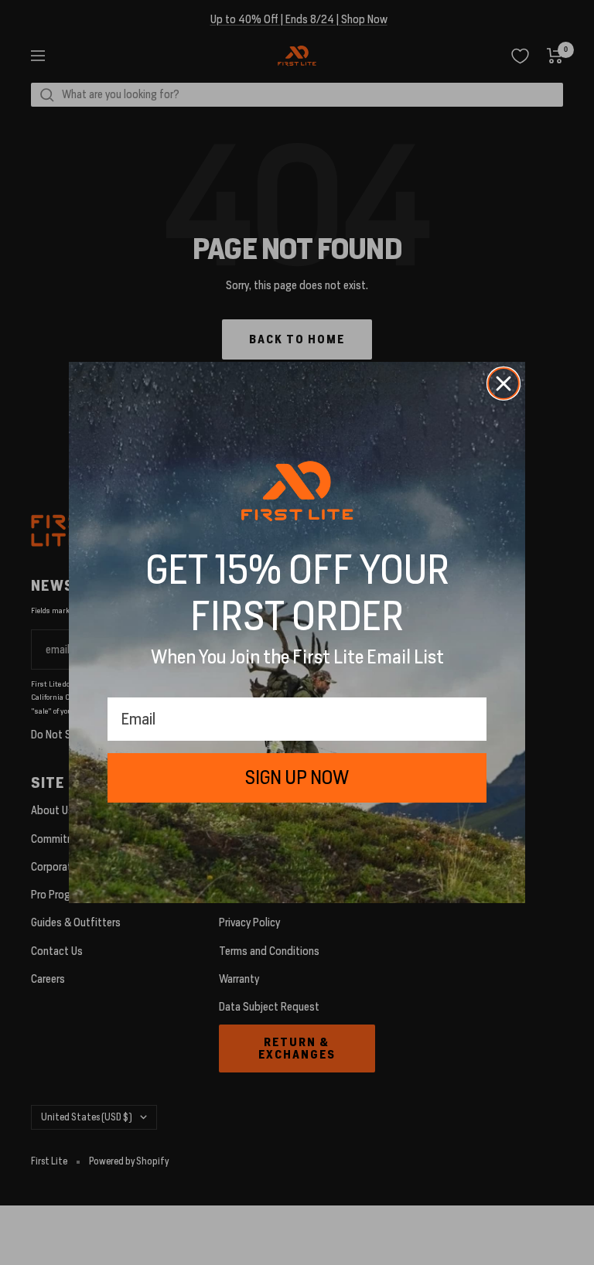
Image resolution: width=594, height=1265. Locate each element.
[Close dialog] (503, 383)
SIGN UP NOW (297, 777)
